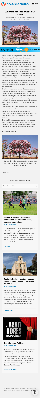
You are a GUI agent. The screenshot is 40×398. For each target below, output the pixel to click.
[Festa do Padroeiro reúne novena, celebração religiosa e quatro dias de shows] (20, 283)
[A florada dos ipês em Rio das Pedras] (20, 33)
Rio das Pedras (30, 17)
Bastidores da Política (10, 370)
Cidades (22, 17)
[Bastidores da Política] (20, 344)
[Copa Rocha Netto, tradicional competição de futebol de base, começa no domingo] (20, 220)
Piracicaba (7, 246)
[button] (35, 4)
